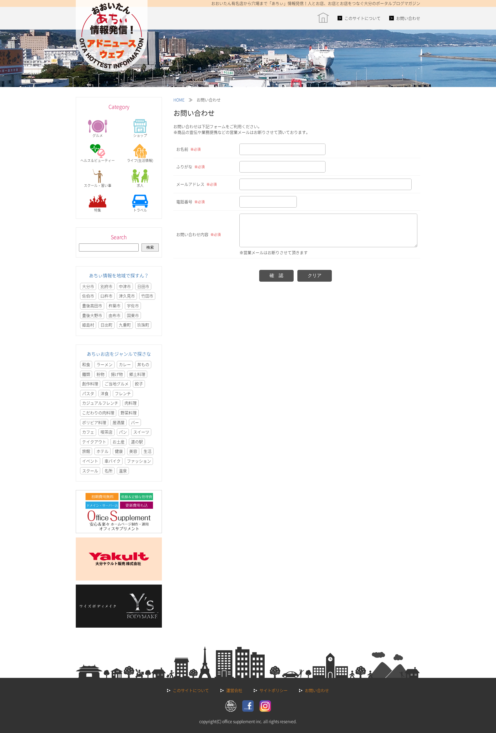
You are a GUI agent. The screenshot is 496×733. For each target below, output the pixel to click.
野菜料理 (129, 412)
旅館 (86, 451)
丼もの (143, 364)
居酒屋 (119, 422)
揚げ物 (117, 374)
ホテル (102, 451)
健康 (119, 451)
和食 (86, 364)
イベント (90, 461)
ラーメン (104, 364)
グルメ (97, 135)
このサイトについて (362, 18)
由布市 (114, 315)
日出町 (106, 325)
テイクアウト (94, 441)
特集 (97, 210)
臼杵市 (106, 296)
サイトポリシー (273, 690)
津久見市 (127, 296)
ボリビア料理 (94, 422)
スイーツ (141, 432)
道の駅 (137, 441)
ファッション (139, 461)
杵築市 (114, 305)
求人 (140, 185)
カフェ (88, 432)
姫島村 (88, 325)
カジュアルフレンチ (100, 403)
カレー (125, 364)
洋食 (104, 393)
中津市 (125, 286)
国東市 (133, 315)
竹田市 (147, 296)
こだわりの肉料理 (98, 412)
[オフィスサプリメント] (119, 531)
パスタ (88, 393)
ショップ (140, 135)
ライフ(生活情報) (140, 160)
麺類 (86, 374)
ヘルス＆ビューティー (97, 160)
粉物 (100, 374)
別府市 (106, 286)
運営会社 (234, 690)
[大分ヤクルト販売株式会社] (119, 579)
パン (123, 432)
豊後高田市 (92, 305)
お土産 (119, 441)
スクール (90, 470)
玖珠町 (143, 325)
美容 (133, 451)
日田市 (143, 286)
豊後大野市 (92, 315)
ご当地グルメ (116, 383)
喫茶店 (106, 432)
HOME (179, 99)
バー (135, 422)
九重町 (125, 325)
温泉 (123, 470)
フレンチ (123, 393)
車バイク (112, 461)
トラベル (140, 210)
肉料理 (131, 403)
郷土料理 (137, 374)
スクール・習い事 (97, 185)
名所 (108, 470)
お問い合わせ (408, 18)
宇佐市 (133, 305)
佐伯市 (88, 296)
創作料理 (90, 383)
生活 (148, 451)
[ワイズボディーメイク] (119, 626)
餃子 (139, 383)
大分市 (88, 286)
